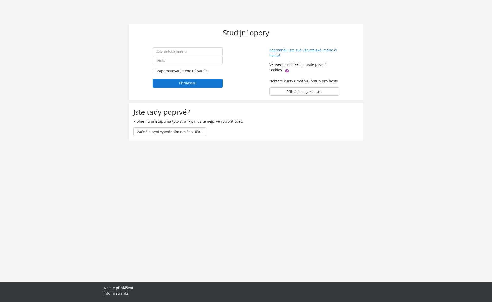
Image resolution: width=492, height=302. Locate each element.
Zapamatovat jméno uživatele (182, 70)
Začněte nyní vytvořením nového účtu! (169, 131)
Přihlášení (187, 83)
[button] (287, 70)
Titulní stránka (116, 293)
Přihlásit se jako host (304, 91)
